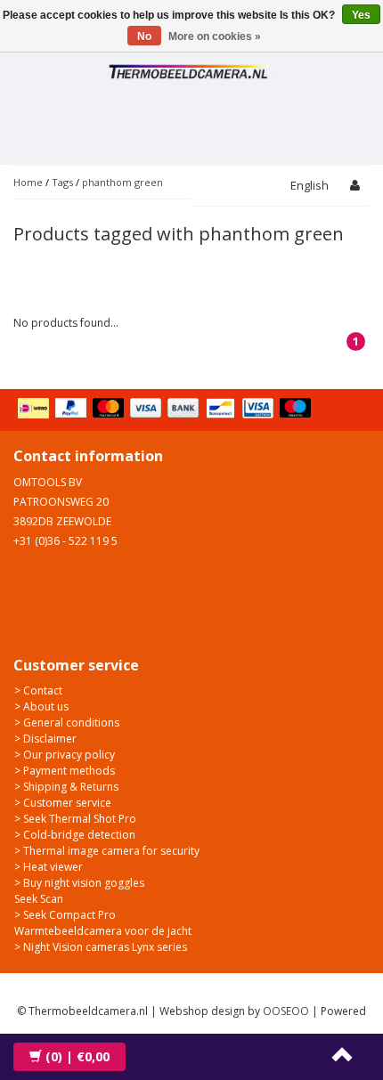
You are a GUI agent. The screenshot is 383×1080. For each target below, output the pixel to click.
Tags (62, 182)
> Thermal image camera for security (107, 850)
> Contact (38, 690)
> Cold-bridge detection (74, 834)
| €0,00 (77, 1056)
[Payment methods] (166, 409)
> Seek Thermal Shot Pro (75, 818)
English (309, 185)
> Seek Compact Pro (65, 914)
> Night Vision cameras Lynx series (100, 946)
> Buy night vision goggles (79, 882)
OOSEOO (286, 1011)
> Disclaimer (45, 738)
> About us (41, 706)
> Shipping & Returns (66, 786)
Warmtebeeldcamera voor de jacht (103, 930)
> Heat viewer (48, 866)
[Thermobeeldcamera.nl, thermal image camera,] (191, 69)
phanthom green (122, 182)
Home (28, 182)
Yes (361, 15)
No (144, 36)
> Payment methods (64, 770)
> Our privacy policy (64, 754)
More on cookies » (214, 36)
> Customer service (62, 802)
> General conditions (66, 722)
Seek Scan (38, 898)
